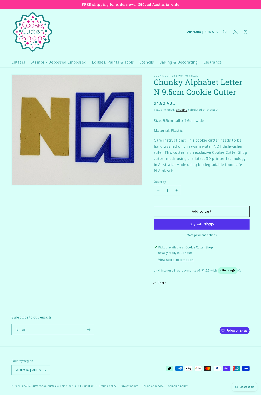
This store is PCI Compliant (77, 386)
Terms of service (153, 386)
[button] (225, 32)
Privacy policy (129, 386)
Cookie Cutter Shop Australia (40, 386)
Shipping (181, 109)
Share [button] (162, 283)
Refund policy (107, 386)
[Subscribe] (89, 329)
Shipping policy (178, 386)
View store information (176, 259)
